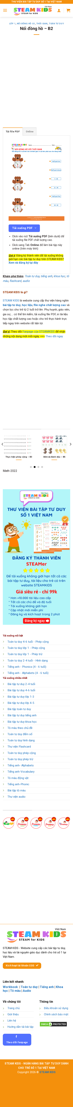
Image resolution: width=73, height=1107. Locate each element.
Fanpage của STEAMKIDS (38, 331)
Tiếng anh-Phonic (18, 784)
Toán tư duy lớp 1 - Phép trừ (24, 654)
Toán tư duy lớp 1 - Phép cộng (26, 648)
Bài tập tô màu (16, 790)
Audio (27, 991)
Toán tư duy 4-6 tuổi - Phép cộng (28, 641)
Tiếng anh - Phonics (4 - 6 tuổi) (26, 666)
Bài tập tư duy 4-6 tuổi (21, 690)
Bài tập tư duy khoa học (22, 721)
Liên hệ (11, 1020)
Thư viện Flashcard (19, 746)
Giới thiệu (13, 1014)
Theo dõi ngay (54, 336)
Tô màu (15, 991)
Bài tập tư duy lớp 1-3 (20, 696)
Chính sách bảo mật (56, 1014)
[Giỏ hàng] (68, 10)
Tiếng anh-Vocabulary (20, 771)
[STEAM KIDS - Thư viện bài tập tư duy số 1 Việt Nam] (32, 10)
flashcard (15, 281)
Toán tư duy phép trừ (20, 759)
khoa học (59, 276)
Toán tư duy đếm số (19, 734)
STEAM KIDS (11, 300)
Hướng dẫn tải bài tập (20, 1026)
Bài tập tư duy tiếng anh (21, 715)
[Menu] (5, 10)
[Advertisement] (36, 83)
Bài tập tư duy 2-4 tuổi (21, 684)
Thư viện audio (16, 796)
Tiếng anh (47, 987)
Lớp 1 (12, 23)
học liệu (27, 305)
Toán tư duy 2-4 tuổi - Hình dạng (27, 660)
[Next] (70, 451)
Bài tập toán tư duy (19, 709)
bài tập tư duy (12, 305)
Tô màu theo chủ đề (19, 728)
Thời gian (42, 23)
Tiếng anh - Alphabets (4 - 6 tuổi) (27, 673)
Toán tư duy (56, 23)
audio (26, 281)
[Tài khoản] (59, 10)
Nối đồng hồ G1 (26, 23)
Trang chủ (13, 1008)
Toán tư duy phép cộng (21, 753)
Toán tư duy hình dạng (21, 740)
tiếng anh (46, 276)
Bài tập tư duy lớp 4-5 (20, 703)
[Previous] (2, 451)
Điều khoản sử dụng (56, 1008)
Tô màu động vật (17, 778)
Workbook (11, 987)
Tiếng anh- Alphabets (20, 765)
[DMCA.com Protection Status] (53, 1024)
